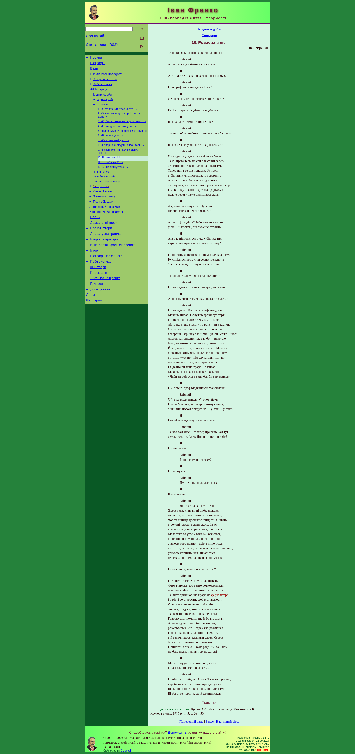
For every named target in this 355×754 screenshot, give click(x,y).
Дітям (90, 295)
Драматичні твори (104, 222)
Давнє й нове (102, 191)
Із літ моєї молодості (107, 74)
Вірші (94, 68)
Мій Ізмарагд (98, 89)
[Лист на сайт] (142, 38)
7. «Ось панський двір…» (113, 140)
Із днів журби (102, 94)
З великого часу (104, 196)
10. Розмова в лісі (109, 157)
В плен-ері (103, 171)
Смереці (126, 750)
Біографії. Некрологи (106, 256)
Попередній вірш (191, 721)
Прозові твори (101, 228)
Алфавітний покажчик (104, 206)
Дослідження (100, 289)
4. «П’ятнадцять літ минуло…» (117, 126)
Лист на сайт (95, 36)
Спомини (102, 104)
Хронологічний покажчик (106, 212)
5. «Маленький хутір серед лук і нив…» (122, 130)
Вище (210, 721)
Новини (96, 57)
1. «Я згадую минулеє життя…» (117, 108)
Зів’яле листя (102, 84)
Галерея (96, 283)
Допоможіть (177, 732)
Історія (95, 250)
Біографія (97, 63)
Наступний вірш (227, 721)
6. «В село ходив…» (110, 135)
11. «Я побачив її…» (110, 162)
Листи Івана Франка (105, 278)
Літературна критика (105, 234)
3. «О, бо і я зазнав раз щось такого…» (122, 121)
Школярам (94, 300)
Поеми (95, 217)
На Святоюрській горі (106, 181)
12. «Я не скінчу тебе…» (113, 167)
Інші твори (98, 267)
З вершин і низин (105, 79)
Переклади (98, 272)
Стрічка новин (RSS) (102, 44)
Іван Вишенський (104, 176)
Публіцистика (100, 261)
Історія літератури (104, 239)
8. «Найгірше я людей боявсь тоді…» (121, 145)
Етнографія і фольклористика (112, 245)
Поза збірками (103, 201)
